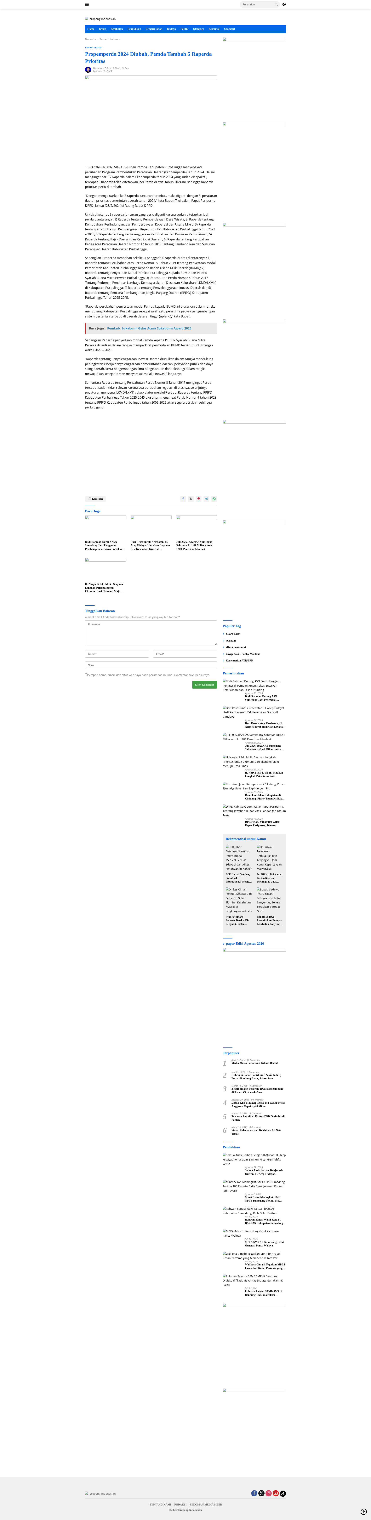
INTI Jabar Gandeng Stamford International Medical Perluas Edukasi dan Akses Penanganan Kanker (238, 878)
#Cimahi (231, 640)
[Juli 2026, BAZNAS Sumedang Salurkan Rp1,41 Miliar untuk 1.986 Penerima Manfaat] (196, 527)
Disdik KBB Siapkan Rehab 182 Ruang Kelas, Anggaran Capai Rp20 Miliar (258, 1104)
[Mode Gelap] (284, 4)
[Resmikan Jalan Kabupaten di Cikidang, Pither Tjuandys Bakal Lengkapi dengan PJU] (254, 786)
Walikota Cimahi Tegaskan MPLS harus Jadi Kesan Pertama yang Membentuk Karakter (265, 1266)
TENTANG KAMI (160, 1504)
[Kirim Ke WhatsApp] (214, 499)
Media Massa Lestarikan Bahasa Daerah (254, 1063)
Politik (184, 28)
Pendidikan (134, 28)
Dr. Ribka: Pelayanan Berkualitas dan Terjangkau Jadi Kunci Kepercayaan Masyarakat (269, 878)
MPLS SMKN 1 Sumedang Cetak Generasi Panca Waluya (264, 1244)
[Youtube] (276, 1493)
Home (90, 28)
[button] (276, 4)
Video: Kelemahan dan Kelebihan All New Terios (256, 1132)
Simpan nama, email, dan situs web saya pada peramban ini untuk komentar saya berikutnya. (149, 675)
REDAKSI (180, 1504)
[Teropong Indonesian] (100, 19)
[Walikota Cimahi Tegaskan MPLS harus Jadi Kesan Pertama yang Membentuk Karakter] (254, 1256)
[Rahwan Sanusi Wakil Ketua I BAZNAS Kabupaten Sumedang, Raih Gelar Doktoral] (254, 1211)
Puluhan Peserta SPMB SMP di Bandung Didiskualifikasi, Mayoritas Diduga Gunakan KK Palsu (264, 1293)
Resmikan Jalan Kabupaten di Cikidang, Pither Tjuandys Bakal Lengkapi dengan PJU (264, 797)
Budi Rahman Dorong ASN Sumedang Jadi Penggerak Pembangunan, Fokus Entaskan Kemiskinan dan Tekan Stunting (104, 545)
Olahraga (198, 28)
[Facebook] (254, 1493)
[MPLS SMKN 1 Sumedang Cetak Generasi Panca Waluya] (254, 1233)
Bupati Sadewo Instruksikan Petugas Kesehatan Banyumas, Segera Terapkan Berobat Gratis (270, 920)
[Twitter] (261, 1493)
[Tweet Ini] (191, 499)
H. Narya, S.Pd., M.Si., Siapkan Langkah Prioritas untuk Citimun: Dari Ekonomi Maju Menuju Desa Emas (104, 588)
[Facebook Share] (183, 499)
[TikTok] (283, 1494)
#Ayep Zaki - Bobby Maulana (243, 653)
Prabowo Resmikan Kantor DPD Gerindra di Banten (258, 1118)
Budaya (171, 28)
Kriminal (214, 28)
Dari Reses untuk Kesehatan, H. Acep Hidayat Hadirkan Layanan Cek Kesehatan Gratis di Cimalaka (150, 545)
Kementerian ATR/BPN (239, 660)
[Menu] (87, 4)
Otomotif (229, 28)
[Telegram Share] (206, 499)
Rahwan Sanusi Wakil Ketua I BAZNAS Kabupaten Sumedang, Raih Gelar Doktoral (264, 1221)
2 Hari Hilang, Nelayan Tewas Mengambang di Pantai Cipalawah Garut (257, 1090)
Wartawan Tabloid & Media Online (111, 68)
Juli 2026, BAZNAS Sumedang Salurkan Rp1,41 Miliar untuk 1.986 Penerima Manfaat (194, 545)
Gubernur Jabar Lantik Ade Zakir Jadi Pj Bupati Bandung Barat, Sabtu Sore (256, 1077)
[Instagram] (268, 1493)
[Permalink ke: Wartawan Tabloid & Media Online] (88, 69)
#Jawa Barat (233, 633)
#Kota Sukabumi (236, 647)
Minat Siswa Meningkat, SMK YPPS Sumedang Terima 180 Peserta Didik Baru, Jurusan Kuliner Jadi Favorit (263, 1199)
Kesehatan (117, 28)
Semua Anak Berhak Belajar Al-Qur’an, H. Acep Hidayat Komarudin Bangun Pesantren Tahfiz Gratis (264, 1172)
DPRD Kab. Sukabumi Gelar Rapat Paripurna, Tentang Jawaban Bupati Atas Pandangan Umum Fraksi (264, 823)
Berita (102, 28)
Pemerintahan (154, 28)
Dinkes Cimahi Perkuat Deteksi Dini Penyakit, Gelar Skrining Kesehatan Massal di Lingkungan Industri (239, 920)
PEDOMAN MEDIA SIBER (206, 1504)
